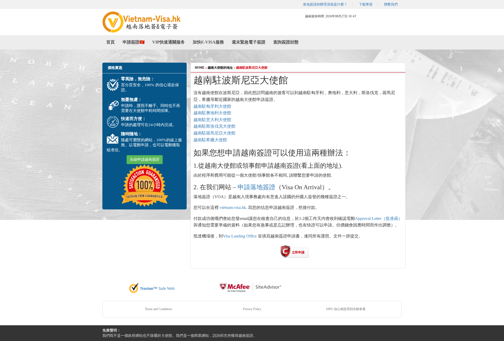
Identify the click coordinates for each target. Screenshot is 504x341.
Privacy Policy (252, 309)
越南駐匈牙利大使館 (212, 106)
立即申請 (298, 252)
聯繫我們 (391, 4)
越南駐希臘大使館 (210, 140)
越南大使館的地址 (220, 67)
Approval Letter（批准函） (378, 218)
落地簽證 (262, 187)
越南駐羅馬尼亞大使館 (214, 133)
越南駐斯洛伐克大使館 (214, 126)
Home (199, 67)
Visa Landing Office (240, 236)
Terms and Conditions (158, 309)
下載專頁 (365, 4)
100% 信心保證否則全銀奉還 (345, 309)
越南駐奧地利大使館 (212, 113)
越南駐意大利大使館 (212, 119)
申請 (244, 187)
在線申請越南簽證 (144, 159)
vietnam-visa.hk (233, 207)
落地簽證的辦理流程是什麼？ (325, 4)
